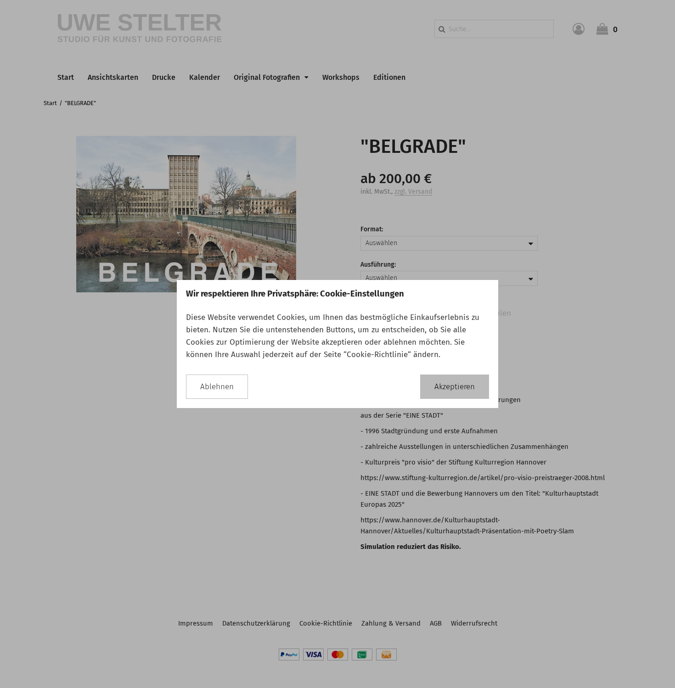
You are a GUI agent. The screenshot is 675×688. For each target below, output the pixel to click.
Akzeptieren (454, 387)
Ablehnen (217, 387)
